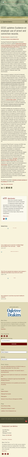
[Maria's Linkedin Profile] (6, 219)
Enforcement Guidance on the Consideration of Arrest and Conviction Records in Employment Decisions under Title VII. (13, 45)
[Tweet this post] (7, 188)
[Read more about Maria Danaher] (4, 219)
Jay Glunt (15, 158)
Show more (6, 216)
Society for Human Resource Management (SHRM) (11, 398)
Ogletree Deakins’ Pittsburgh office (9, 159)
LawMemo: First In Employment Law (8, 410)
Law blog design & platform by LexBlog (18, 421)
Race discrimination (13, 39)
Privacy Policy (4, 439)
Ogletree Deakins (7, 22)
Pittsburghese (4, 396)
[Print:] (2, 188)
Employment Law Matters (10, 426)
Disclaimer (10, 439)
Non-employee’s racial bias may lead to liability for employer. (12, 296)
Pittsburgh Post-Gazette (6, 393)
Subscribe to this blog (7, 338)
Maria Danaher (5, 37)
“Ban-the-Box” (4, 164)
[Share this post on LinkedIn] (11, 188)
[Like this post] (9, 188)
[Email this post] (4, 188)
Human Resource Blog (5, 405)
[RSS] (7, 336)
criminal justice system (11, 99)
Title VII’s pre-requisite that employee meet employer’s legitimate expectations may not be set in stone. (13, 272)
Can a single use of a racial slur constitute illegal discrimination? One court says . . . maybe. (12, 245)
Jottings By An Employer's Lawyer (8, 408)
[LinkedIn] (4, 336)
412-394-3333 (9, 435)
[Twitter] (2, 336)
